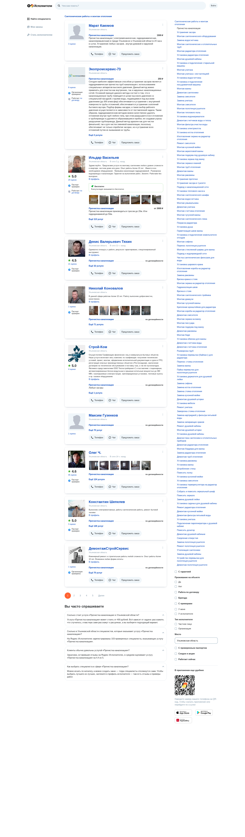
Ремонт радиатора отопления (191, 507)
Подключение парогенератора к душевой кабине (197, 524)
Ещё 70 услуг (95, 430)
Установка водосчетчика (189, 78)
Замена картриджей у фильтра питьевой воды (196, 416)
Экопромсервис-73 (105, 69)
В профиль (94, 179)
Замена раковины (185, 275)
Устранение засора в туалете (191, 183)
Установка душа (185, 227)
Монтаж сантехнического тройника (194, 295)
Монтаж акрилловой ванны (190, 151)
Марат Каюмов (101, 25)
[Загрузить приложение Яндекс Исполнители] (196, 685)
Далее (101, 595)
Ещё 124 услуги (97, 479)
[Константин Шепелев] (76, 508)
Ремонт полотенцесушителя (191, 546)
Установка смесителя (187, 480)
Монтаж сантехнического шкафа (193, 195)
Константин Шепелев (107, 502)
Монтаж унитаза (185, 70)
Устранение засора (186, 32)
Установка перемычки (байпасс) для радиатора (195, 356)
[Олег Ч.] (76, 459)
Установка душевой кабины (190, 434)
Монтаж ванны (184, 88)
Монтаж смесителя (186, 104)
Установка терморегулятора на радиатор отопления (197, 486)
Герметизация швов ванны (190, 231)
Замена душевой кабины (189, 554)
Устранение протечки (187, 179)
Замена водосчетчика (187, 40)
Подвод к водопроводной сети (192, 253)
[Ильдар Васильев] (76, 164)
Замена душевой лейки (188, 499)
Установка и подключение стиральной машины (195, 64)
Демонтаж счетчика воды (189, 343)
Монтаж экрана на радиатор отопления (196, 283)
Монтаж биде (183, 335)
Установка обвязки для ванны (191, 339)
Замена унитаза (184, 100)
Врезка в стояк (184, 291)
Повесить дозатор (186, 530)
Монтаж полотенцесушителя (191, 108)
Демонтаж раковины (187, 331)
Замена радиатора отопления (191, 453)
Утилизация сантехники (188, 550)
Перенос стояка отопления (190, 361)
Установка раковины (187, 460)
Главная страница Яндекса (28, 6)
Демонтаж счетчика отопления (192, 347)
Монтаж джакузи (185, 299)
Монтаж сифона (185, 241)
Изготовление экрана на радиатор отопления (193, 137)
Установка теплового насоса (191, 191)
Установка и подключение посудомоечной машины (189, 83)
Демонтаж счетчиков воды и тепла (194, 120)
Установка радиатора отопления (193, 55)
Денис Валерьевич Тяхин (110, 242)
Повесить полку (185, 472)
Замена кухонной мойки (188, 395)
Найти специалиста (41, 19)
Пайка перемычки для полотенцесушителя (187, 371)
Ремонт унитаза (184, 407)
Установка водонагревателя (190, 116)
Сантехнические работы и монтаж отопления (191, 22)
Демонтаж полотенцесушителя (192, 565)
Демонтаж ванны (185, 171)
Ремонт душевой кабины (189, 426)
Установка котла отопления (190, 132)
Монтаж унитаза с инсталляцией (193, 74)
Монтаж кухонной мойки (188, 147)
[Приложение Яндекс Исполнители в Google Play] (204, 713)
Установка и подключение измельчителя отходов (197, 236)
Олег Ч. (95, 452)
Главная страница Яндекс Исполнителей (39, 6)
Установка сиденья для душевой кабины (197, 503)
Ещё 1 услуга (95, 393)
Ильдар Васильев (104, 157)
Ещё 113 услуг (96, 219)
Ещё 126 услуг (96, 526)
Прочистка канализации (101, 35)
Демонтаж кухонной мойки (190, 511)
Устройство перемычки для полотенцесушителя (190, 559)
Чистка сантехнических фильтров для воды (195, 259)
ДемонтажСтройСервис (109, 548)
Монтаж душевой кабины (189, 59)
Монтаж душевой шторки (189, 430)
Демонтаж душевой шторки (190, 399)
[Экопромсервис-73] (76, 75)
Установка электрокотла (189, 128)
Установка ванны (185, 464)
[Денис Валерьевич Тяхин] (76, 248)
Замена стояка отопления (189, 391)
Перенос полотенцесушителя (191, 245)
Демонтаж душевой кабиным (191, 534)
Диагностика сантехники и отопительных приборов (197, 439)
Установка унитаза (186, 519)
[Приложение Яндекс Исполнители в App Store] (183, 713)
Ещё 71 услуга (96, 324)
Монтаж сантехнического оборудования (196, 36)
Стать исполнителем (41, 35)
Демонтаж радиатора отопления (192, 445)
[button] (97, 54)
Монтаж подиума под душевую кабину (196, 155)
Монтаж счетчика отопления (191, 211)
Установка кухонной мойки (190, 476)
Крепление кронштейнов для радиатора (196, 307)
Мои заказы (37, 27)
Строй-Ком (98, 347)
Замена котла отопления (189, 387)
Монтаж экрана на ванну (189, 319)
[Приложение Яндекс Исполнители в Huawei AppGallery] (183, 720)
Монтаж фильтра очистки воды (192, 124)
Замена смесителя (186, 96)
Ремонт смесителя (186, 143)
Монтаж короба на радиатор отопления (196, 311)
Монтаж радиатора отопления (191, 51)
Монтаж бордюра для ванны (191, 449)
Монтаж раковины (186, 175)
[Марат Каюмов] (76, 32)
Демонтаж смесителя (187, 315)
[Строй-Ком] (76, 353)
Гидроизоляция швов (187, 287)
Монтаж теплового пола (188, 112)
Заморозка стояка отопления (191, 411)
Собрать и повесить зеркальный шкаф (196, 491)
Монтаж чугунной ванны (188, 215)
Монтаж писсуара (185, 323)
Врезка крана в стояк (187, 279)
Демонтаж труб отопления (190, 456)
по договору (77, 99)
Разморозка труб (185, 351)
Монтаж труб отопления (188, 167)
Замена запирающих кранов (190, 422)
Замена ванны (184, 365)
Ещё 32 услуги (96, 266)
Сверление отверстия (187, 538)
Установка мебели (186, 403)
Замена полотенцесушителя (191, 542)
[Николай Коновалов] (76, 294)
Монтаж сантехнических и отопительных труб (197, 45)
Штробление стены (186, 468)
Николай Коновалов (106, 288)
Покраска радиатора (187, 223)
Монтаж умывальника (187, 203)
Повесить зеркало (186, 495)
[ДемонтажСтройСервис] (76, 555)
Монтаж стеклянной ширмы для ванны (196, 249)
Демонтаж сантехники (187, 92)
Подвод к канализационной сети (193, 187)
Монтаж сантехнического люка (192, 219)
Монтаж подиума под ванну (190, 327)
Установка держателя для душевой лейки (194, 378)
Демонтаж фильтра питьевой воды (194, 515)
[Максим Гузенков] (76, 421)
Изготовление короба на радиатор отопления (193, 269)
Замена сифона (184, 383)
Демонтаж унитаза (186, 207)
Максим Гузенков (103, 415)
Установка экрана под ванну (191, 159)
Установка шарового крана (190, 264)
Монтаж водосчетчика (188, 199)
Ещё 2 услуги (95, 135)
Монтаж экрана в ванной (189, 163)
